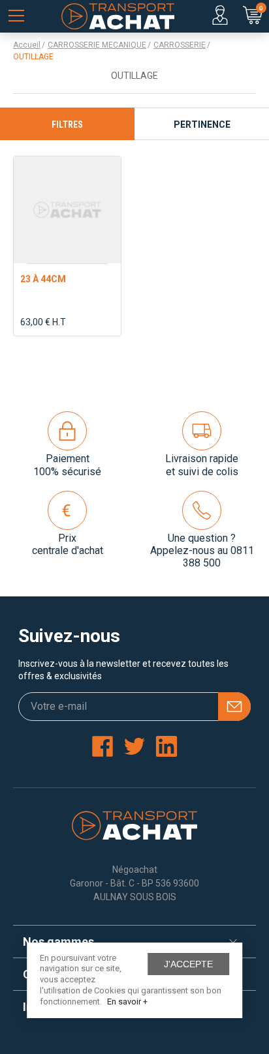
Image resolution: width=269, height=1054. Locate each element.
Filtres (67, 124)
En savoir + (127, 1001)
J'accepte (188, 964)
